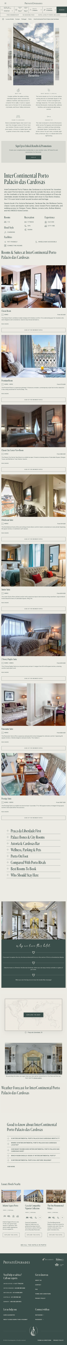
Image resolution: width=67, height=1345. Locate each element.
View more (11, 1166)
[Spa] (36, 1217)
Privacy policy (40, 1298)
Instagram (39, 1315)
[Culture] (13, 1216)
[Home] (3, 19)
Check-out (25, 8)
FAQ (36, 1289)
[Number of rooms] (5, 1216)
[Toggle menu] (5, 3)
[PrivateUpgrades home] (33, 3)
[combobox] (7, 11)
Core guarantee (9, 1315)
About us (38, 1280)
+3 (40, 1217)
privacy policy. (38, 1078)
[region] (33, 54)
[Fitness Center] (27, 1217)
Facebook (39, 1319)
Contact (38, 1284)
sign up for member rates (33, 330)
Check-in (20, 8)
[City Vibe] (18, 1216)
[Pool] (9, 1216)
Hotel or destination (7, 8)
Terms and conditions (43, 1293)
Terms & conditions (44, 1340)
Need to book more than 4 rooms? (15, 1319)
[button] (33, 286)
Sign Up (33, 157)
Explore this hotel (11, 1234)
